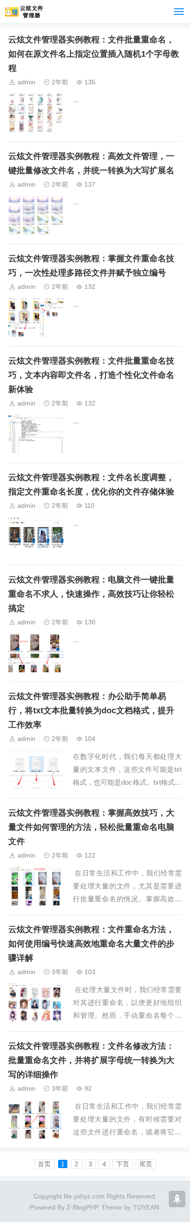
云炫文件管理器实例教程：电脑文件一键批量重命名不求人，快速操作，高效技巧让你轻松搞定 (91, 594)
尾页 (145, 1164)
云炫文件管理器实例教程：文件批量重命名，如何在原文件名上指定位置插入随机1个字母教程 (93, 54)
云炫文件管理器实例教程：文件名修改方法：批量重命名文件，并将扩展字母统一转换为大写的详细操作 (91, 1060)
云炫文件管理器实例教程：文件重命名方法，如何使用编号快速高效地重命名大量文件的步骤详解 (91, 944)
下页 (122, 1164)
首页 (44, 1164)
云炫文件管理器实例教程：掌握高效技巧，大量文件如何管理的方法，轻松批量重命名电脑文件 (91, 827)
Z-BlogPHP (82, 1207)
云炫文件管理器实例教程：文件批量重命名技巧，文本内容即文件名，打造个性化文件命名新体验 (91, 375)
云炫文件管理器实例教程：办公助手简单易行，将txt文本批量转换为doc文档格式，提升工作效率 (91, 710)
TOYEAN (146, 1207)
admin (27, 82)
